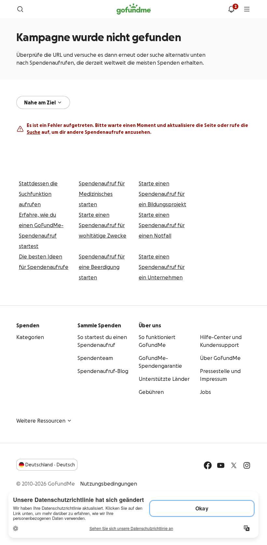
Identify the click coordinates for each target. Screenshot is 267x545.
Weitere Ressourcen (40, 421)
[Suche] (20, 9)
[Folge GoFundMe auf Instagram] (246, 465)
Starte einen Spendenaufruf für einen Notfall (162, 225)
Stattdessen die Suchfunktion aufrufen (38, 193)
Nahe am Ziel (40, 102)
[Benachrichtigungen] (231, 9)
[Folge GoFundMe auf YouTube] (220, 465)
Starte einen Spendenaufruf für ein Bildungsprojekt (162, 193)
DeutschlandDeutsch (50, 464)
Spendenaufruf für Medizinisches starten (102, 193)
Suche (33, 132)
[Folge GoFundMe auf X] (233, 465)
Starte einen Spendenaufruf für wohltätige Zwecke (102, 225)
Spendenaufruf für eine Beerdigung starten (102, 267)
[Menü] (246, 9)
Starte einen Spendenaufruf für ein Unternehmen (162, 267)
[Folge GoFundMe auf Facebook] (207, 465)
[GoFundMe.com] (134, 9)
